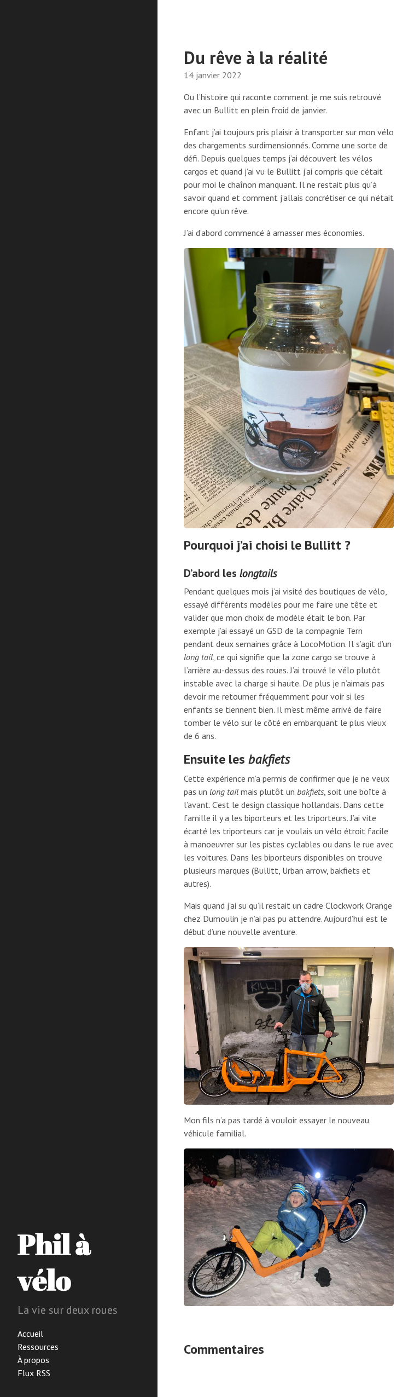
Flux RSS (34, 1372)
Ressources (38, 1346)
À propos (33, 1359)
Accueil (30, 1333)
